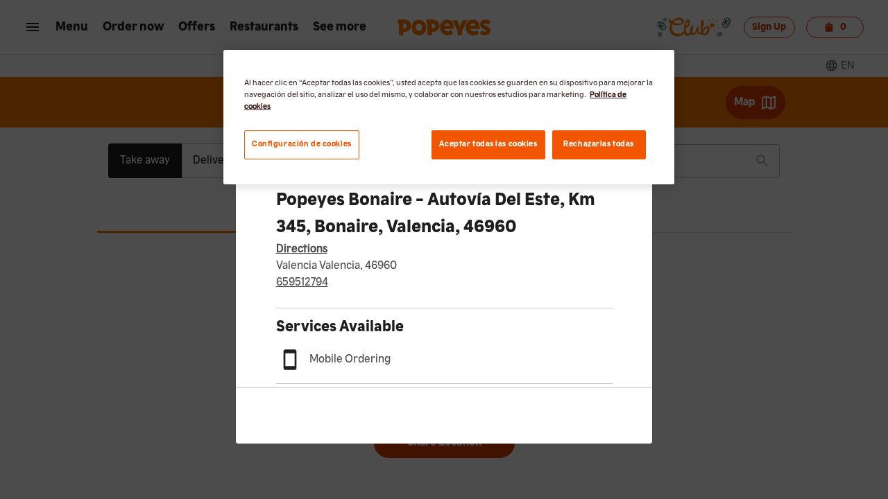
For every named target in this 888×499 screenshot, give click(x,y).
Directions (301, 249)
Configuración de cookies (302, 144)
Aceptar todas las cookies (488, 144)
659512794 (302, 283)
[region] (448, 117)
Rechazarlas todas (598, 144)
